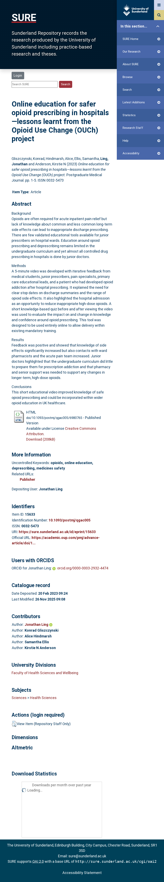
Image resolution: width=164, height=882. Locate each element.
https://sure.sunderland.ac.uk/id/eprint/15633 (57, 532)
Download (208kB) (40, 439)
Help (125, 140)
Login (18, 75)
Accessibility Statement (82, 873)
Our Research (131, 51)
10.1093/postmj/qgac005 (69, 520)
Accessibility (131, 153)
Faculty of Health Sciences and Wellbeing (45, 673)
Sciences (19, 698)
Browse (128, 77)
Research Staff (133, 128)
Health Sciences (43, 698)
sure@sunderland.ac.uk (87, 856)
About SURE (131, 64)
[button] (14, 724)
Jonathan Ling (37, 624)
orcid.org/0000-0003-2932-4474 (82, 568)
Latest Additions (134, 102)
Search (127, 89)
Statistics (129, 115)
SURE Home (130, 39)
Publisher (27, 479)
